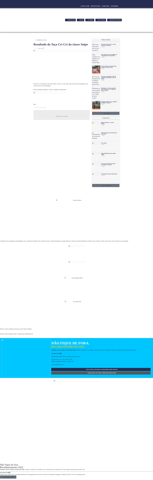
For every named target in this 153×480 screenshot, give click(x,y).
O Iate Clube (85, 6)
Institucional (95, 6)
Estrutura (105, 6)
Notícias (40, 40)
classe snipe (40, 107)
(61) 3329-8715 (60, 356)
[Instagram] (120, 3)
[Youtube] (117, 3)
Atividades (114, 6)
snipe (44, 107)
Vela (45, 40)
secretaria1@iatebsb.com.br (73, 356)
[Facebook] (114, 3)
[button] (120, 6)
